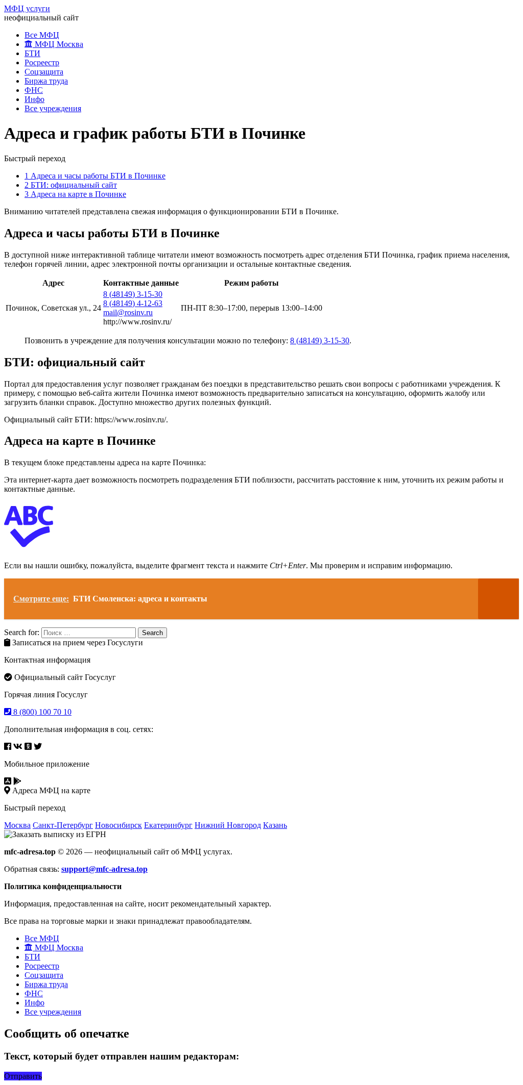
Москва (17, 825)
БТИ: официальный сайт (71, 185)
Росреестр (42, 62)
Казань (275, 825)
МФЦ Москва (58, 44)
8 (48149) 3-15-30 (132, 294)
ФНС (34, 90)
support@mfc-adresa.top (104, 869)
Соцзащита (44, 71)
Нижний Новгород (228, 825)
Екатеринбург (168, 825)
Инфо (34, 99)
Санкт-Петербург (63, 825)
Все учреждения (53, 108)
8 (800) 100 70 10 (41, 712)
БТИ (32, 53)
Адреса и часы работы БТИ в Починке (95, 175)
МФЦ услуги (27, 8)
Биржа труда (46, 81)
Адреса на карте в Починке (75, 194)
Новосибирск (118, 825)
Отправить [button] (23, 1076)
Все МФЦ (42, 35)
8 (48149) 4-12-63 (132, 303)
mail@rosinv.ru (128, 312)
